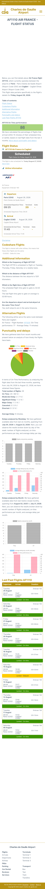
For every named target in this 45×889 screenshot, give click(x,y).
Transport (26, 866)
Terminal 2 (26, 858)
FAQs (4, 863)
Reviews (5, 872)
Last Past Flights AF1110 (11, 118)
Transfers (26, 878)
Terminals (26, 852)
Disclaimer (25, 884)
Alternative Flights (9, 112)
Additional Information (11, 109)
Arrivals (5, 855)
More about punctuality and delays (23, 141)
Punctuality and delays (11, 115)
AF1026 (27, 323)
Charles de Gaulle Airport (23, 11)
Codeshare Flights (9, 106)
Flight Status (7, 103)
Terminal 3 (26, 861)
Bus (23, 869)
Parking (5, 866)
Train (24, 875)
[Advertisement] (22, 52)
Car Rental (6, 869)
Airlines (5, 861)
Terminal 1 (26, 855)
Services (5, 875)
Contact (32, 884)
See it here (5, 164)
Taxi (24, 872)
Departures (6, 858)
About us (38, 884)
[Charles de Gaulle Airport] (5, 10)
